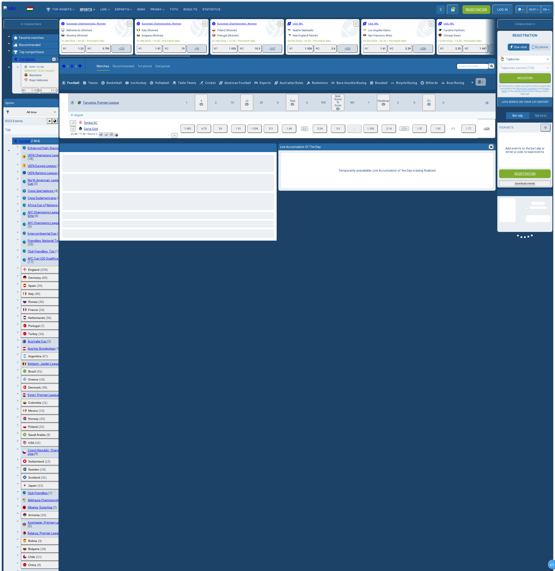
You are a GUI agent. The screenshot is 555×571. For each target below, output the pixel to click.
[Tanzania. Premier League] (80, 66)
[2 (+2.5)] (419, 128)
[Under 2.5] (320, 128)
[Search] (492, 66)
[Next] (74, 147)
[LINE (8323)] (63, 66)
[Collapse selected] (49, 121)
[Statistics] (101, 134)
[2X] (271, 128)
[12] (254, 128)
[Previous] (54, 59)
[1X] (238, 128)
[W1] (187, 128)
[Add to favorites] (129, 23)
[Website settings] (521, 9)
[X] (204, 128)
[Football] (72, 66)
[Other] (480, 82)
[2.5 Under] (468, 128)
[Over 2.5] (289, 128)
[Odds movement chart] (106, 134)
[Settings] (545, 127)
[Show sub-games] (174, 135)
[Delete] (272, 146)
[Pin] (73, 123)
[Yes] (338, 128)
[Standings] (111, 134)
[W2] (220, 128)
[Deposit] (440, 9)
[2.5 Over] (438, 128)
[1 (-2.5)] (389, 128)
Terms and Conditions (527, 88)
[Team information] (116, 135)
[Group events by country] (55, 121)
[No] (370, 128)
